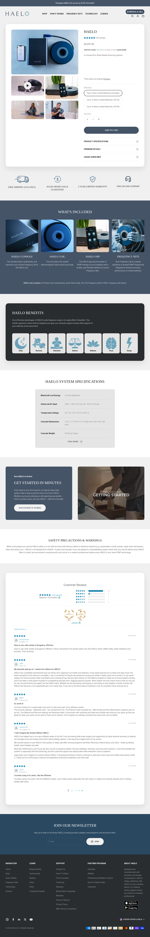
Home (8, 869)
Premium (106, 79)
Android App (129, 907)
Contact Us (60, 869)
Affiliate (91, 873)
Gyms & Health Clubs (96, 882)
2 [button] (72, 790)
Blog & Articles (35, 869)
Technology (91, 14)
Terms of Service (63, 900)
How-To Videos (62, 873)
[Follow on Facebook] (13, 919)
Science (104, 14)
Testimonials (34, 873)
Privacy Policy (62, 904)
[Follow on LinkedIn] (19, 919)
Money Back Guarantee (65, 891)
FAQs (31, 887)
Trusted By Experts (37, 891)
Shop (44, 14)
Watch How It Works (30, 508)
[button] (90, 38)
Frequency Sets (74, 14)
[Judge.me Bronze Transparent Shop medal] (81, 614)
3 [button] (75, 790)
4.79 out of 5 (57, 595)
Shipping (59, 887)
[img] (19, 636)
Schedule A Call (135, 12)
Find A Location (62, 878)
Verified (74, 623)
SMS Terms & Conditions (66, 909)
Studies (32, 878)
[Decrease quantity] (87, 119)
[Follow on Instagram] (7, 919)
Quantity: (87, 114)
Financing (60, 882)
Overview (91, 869)
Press (31, 882)
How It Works (57, 14)
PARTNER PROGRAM (97, 863)
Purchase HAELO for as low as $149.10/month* (75, 3)
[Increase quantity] (98, 119)
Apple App (128, 902)
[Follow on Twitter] (25, 919)
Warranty (60, 895)
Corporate (92, 887)
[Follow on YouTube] (31, 919)
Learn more (121, 50)
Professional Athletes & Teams (100, 878)
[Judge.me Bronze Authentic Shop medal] (69, 614)
